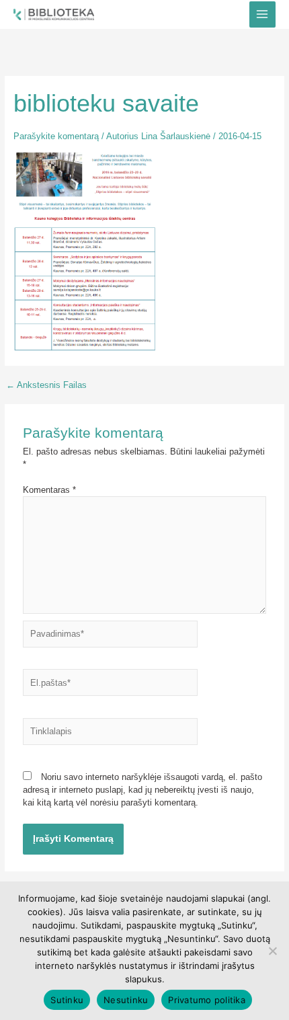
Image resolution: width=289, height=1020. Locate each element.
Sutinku (66, 999)
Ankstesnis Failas (46, 385)
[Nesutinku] (272, 950)
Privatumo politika (206, 999)
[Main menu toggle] (262, 14)
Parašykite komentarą (56, 136)
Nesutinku (126, 999)
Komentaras (49, 490)
